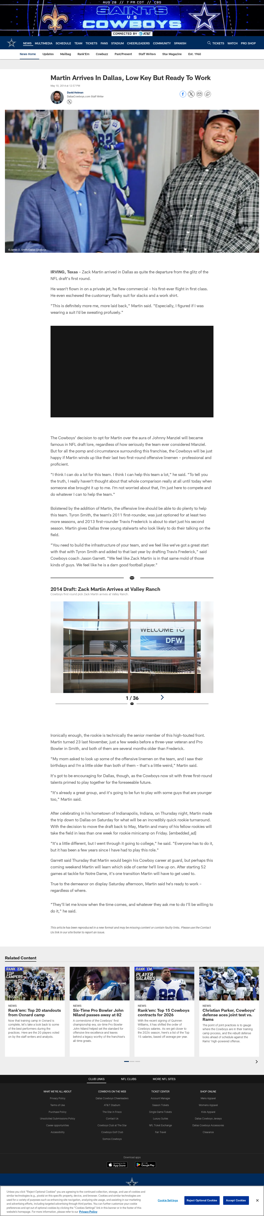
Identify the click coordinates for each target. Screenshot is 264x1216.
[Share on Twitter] (191, 96)
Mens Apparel (208, 1098)
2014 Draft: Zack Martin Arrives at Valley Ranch (105, 589)
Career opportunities (57, 1125)
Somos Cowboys (112, 1138)
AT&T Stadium (112, 1105)
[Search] (209, 43)
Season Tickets (160, 1105)
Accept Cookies (236, 1200)
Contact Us (112, 1118)
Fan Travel (160, 1132)
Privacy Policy (57, 1098)
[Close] (257, 1200)
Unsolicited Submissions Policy (57, 1118)
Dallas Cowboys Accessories (208, 1125)
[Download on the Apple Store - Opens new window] (117, 1165)
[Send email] (199, 96)
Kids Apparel (208, 1111)
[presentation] (257, 1062)
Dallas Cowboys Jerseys (208, 1118)
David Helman (75, 92)
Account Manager (160, 1098)
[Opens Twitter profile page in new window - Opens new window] (69, 101)
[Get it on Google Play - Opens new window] (145, 1167)
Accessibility (58, 1132)
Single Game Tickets (160, 1111)
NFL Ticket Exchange (160, 1125)
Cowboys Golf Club (112, 1132)
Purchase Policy (57, 1111)
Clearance (208, 1132)
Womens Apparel (208, 1105)
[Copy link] (207, 94)
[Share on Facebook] (183, 96)
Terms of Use (57, 1105)
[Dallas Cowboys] (132, 1184)
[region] (132, 1201)
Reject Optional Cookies (202, 1200)
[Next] (162, 697)
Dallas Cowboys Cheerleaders (112, 1098)
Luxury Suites (160, 1118)
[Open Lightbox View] (132, 656)
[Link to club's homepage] (11, 43)
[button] (132, 372)
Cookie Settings (168, 1200)
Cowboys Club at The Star (112, 1125)
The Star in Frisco (112, 1111)
